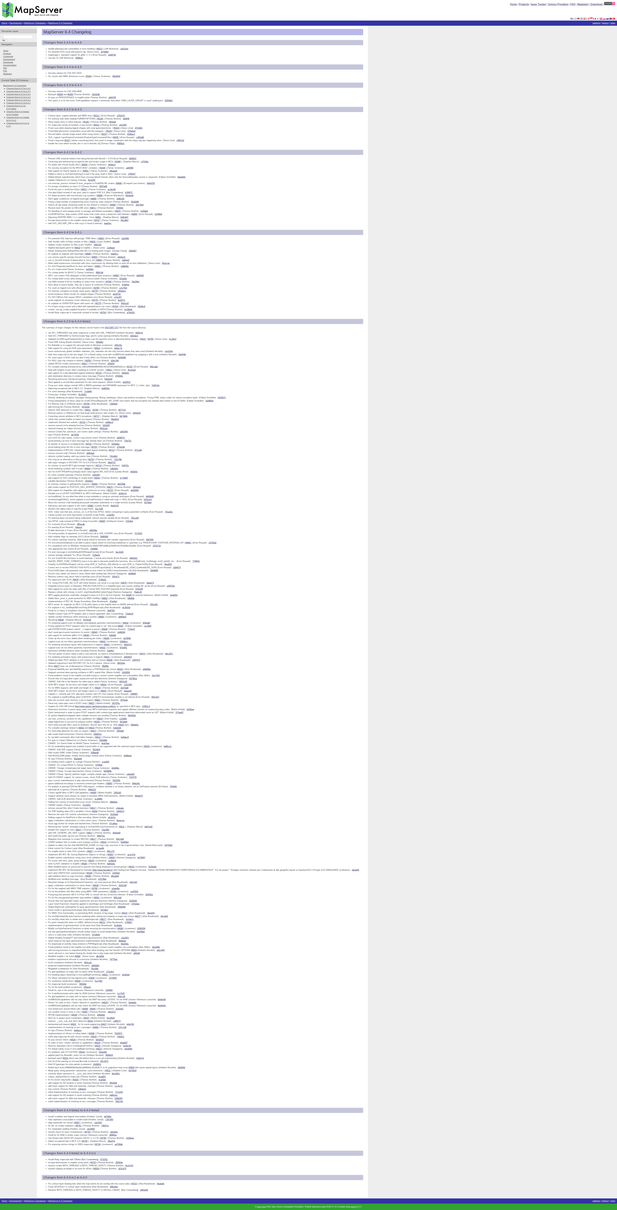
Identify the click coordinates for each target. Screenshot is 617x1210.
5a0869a (209, 401)
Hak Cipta (261, 1207)
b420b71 (222, 397)
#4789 (108, 281)
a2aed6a (116, 888)
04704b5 (168, 845)
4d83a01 (133, 558)
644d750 (151, 183)
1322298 (128, 684)
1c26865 (98, 799)
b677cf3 (122, 410)
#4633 (103, 684)
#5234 (109, 131)
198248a (93, 530)
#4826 (92, 241)
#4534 (82, 1052)
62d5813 (97, 1064)
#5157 (67, 140)
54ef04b (182, 354)
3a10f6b (125, 238)
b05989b (108, 771)
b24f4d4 (126, 975)
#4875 (118, 211)
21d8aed (111, 248)
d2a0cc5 (122, 493)
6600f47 (132, 158)
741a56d (113, 456)
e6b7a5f (133, 882)
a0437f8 (112, 97)
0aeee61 (128, 691)
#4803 (94, 257)
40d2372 (128, 644)
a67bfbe (107, 1116)
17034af (129, 521)
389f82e (113, 1135)
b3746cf (104, 910)
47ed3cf (113, 601)
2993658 (121, 907)
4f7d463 (138, 128)
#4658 (102, 521)
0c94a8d (152, 867)
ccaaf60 (105, 762)
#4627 (91, 703)
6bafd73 (150, 583)
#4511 (108, 1070)
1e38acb (112, 860)
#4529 (105, 1002)
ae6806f (129, 168)
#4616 (103, 842)
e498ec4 (109, 422)
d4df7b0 (111, 610)
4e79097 (141, 857)
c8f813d (180, 140)
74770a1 (113, 959)
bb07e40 (148, 827)
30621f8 (97, 245)
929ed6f (146, 623)
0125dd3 (114, 814)
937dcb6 (87, 620)
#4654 (87, 468)
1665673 (120, 811)
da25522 (126, 382)
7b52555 (116, 780)
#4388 (118, 161)
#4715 (91, 459)
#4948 (119, 183)
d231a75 (122, 1168)
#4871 (93, 208)
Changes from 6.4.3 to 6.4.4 (18, 94)
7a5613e (155, 385)
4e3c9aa (105, 743)
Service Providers (558, 4)
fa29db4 (144, 211)
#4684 (94, 484)
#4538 (95, 885)
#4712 (110, 490)
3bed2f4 (151, 913)
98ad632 (115, 419)
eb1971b (117, 294)
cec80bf (147, 626)
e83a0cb (122, 291)
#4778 (95, 291)
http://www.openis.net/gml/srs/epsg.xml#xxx (95, 706)
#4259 (88, 360)
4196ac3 (131, 134)
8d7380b (123, 416)
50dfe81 (125, 373)
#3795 (94, 888)
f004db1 (99, 342)
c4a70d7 (98, 1122)
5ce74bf (98, 981)
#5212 (96, 115)
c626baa (130, 1138)
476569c (119, 376)
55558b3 (169, 100)
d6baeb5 (113, 171)
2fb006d (181, 1067)
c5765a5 (212, 543)
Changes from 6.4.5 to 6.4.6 (18, 88)
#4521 (143, 339)
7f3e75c (127, 441)
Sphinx (354, 1207)
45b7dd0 (120, 839)
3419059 (126, 672)
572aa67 (179, 712)
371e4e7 (110, 972)
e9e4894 (128, 1049)
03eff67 (110, 651)
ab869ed (122, 617)
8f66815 (109, 1055)
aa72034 (75, 434)
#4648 (104, 629)
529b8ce (124, 641)
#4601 (97, 700)
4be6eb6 (117, 833)
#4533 (91, 860)
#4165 (89, 873)
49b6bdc (114, 802)
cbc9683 (91, 1129)
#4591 (96, 897)
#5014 (96, 125)
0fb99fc (105, 666)
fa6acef (78, 527)
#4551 (105, 975)
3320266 (133, 901)
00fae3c (87, 987)
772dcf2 (131, 629)
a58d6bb (147, 669)
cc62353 (110, 515)
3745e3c (102, 579)
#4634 (97, 478)
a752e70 (121, 115)
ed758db (119, 1144)
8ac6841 (116, 1073)
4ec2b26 (119, 552)
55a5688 (135, 202)
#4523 (99, 1049)
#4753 (134, 1184)
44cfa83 (164, 916)
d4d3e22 (121, 257)
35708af (148, 502)
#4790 (96, 288)
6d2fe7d (140, 1058)
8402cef (139, 333)
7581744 (119, 1101)
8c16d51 (82, 394)
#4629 (97, 688)
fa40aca (77, 1030)
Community (8, 56)
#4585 (109, 783)
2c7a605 (124, 478)
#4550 (95, 811)
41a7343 (156, 675)
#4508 (131, 1067)
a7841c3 (146, 706)
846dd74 (139, 796)
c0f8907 (134, 694)
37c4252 (86, 805)
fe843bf (112, 635)
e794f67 (128, 922)
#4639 (109, 660)
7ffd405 (173, 786)
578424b (121, 447)
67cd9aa (113, 823)
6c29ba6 (128, 309)
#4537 (86, 1018)
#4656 (101, 617)
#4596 (84, 863)
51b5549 (117, 728)
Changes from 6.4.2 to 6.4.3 (18, 97)
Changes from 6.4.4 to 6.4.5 (18, 91)
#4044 (92, 1009)
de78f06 (127, 638)
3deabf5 (355, 870)
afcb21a (111, 817)
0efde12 (112, 164)
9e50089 (122, 357)
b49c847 (124, 217)
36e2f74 (111, 1141)
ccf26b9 (123, 719)
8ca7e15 (129, 1165)
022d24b (96, 94)
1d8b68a (125, 266)
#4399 (91, 1033)
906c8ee (114, 1187)
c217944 (123, 288)
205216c (118, 345)
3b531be (121, 663)
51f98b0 (158, 214)
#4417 (104, 1024)
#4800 (116, 275)
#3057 (77, 1122)
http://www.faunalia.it (102, 870)
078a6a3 (131, 131)
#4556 (77, 981)
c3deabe (120, 808)
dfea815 (168, 564)
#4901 (86, 171)
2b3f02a (149, 894)
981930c (125, 944)
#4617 (84, 363)
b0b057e (98, 734)
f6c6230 (91, 180)
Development (15, 23)
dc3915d (126, 607)
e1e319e (169, 351)
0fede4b (160, 1184)
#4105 (97, 722)
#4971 (84, 189)
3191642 (119, 1009)
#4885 (93, 199)
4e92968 (135, 490)
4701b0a (135, 904)
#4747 (97, 220)
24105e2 (89, 481)
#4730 (87, 1132)
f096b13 (79, 58)
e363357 (96, 475)
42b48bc (115, 768)
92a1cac (166, 263)
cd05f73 (117, 1021)
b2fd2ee (190, 709)
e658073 (121, 438)
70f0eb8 (120, 731)
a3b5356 (124, 431)
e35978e (171, 586)
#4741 (78, 1125)
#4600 (112, 857)
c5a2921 (125, 938)
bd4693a (105, 388)
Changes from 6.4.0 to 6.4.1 (18, 103)
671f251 (104, 1159)
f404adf (112, 122)
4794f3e (125, 285)
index (612, 23)
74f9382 (119, 208)
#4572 (142, 654)
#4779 (95, 300)
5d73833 (132, 1070)
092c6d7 (155, 697)
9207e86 (103, 186)
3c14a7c (130, 919)
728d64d (113, 404)
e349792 (112, 55)
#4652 (104, 598)
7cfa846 (88, 391)
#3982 (90, 506)
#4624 (100, 719)
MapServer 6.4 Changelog (60, 23)
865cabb (154, 367)
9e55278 (115, 506)
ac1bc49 (112, 189)
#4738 (103, 1138)
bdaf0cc (114, 254)
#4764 (115, 306)
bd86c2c (168, 746)
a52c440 (161, 950)
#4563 (81, 728)
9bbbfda (122, 941)
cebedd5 (130, 774)
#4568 (77, 956)
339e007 (133, 251)
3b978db (121, 484)
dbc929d (100, 956)
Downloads (8, 62)
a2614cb (124, 49)
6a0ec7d (118, 348)
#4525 (94, 1036)
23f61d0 (117, 792)
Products (524, 4)
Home (513, 4)
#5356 (70, 94)
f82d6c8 (141, 306)
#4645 (106, 638)
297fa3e (124, 700)
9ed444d (162, 1005)
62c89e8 (111, 1018)
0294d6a (115, 444)
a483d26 (144, 1190)
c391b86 (140, 137)
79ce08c (95, 968)
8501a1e (104, 428)
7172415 (138, 533)
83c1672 (104, 1061)
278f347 (131, 174)
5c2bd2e (118, 925)
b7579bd (102, 879)
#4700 (150, 339)
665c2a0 (117, 897)
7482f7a (105, 1125)
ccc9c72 (118, 1086)
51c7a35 (99, 509)
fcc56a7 (172, 339)
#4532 (73, 1024)
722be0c (96, 555)
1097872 (136, 660)
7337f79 (132, 777)
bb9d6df (132, 573)
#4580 (120, 928)
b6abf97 (124, 1043)
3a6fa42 (125, 260)
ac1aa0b (100, 848)
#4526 (73, 1039)
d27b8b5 (105, 52)
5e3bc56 (127, 1046)
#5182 (86, 122)
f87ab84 (123, 722)
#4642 (125, 623)
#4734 (97, 1144)
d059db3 (95, 965)
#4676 (76, 579)
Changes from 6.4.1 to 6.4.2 (18, 100)
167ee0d (85, 407)
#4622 (121, 725)
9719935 (96, 935)
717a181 (119, 1092)
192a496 (156, 947)
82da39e (103, 1052)
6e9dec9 (125, 737)
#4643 (94, 632)
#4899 (99, 195)
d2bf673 (177, 567)
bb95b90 (150, 496)
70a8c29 (138, 592)
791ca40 (135, 518)
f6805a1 (120, 143)
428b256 (118, 1098)
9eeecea (120, 820)
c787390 (109, 1119)
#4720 (129, 367)
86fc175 (110, 851)
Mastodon (583, 4)
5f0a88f (116, 241)
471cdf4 (138, 450)
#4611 (121, 827)
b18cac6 (148, 499)
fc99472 (128, 192)
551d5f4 (96, 749)
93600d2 (101, 1015)
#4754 (103, 312)
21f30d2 (116, 873)
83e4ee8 (129, 195)
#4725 (99, 373)
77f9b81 (196, 561)
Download (596, 4)
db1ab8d (115, 876)
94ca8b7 (125, 220)
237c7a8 (122, 1027)
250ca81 (154, 604)
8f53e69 (113, 1083)
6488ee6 (128, 755)
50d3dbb (103, 740)
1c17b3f (121, 993)
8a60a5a (111, 863)
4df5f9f (126, 118)
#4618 (146, 746)
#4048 (85, 1009)
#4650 (120, 626)
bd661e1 (113, 1095)
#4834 (101, 238)
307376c (116, 703)
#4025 (115, 137)
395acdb (81, 524)
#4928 (60, 94)
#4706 (86, 404)
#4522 (97, 1046)
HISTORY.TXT (112, 327)
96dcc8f (121, 996)
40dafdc (134, 471)
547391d (133, 678)
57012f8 (139, 589)
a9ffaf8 (136, 953)
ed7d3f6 (123, 125)
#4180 (129, 595)
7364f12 (120, 1036)
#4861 (98, 217)
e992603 (128, 657)
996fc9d (99, 272)
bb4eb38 (162, 999)
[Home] (32, 17)
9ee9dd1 (132, 1002)
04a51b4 (108, 379)
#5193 (116, 128)
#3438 (102, 168)
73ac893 (105, 830)
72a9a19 (129, 614)
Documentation (10, 65)
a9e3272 (112, 1012)
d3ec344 (115, 360)
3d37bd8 (124, 688)
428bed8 (95, 752)
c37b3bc (145, 161)
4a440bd (141, 931)
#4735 (84, 1141)
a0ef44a (114, 1132)
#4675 (110, 487)
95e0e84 (78, 759)
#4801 (98, 266)
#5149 (100, 118)
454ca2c (88, 962)
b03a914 (100, 1039)
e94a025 (137, 413)
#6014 (99, 49)
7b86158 (120, 199)
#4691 (188, 543)
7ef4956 (109, 990)
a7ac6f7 (118, 297)
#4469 (95, 1027)
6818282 (132, 715)
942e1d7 (125, 303)
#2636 (91, 978)
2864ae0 (137, 487)
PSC (5, 71)
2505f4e (119, 1162)
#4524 (124, 913)
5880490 (104, 536)
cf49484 (94, 549)
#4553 (134, 950)
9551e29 (123, 681)
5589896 (154, 570)
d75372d (157, 546)
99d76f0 (149, 539)
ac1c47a (131, 854)
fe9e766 (130, 1024)
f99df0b (130, 598)
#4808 (88, 254)
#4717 (96, 416)
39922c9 (92, 789)
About (5, 51)
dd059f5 (140, 275)
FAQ (572, 4)
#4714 (98, 465)
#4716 (82, 422)
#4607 (90, 851)
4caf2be (102, 1080)
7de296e (135, 281)
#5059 (84, 164)
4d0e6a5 (90, 453)
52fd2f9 (106, 425)
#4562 (97, 348)
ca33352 (134, 891)
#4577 (57, 666)
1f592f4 (110, 363)
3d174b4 (139, 205)
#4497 (85, 1012)
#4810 (77, 248)
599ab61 (135, 725)
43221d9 (122, 885)
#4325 (75, 1080)
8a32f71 (121, 300)
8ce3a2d (132, 370)
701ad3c (169, 512)
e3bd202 (114, 468)
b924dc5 (134, 336)
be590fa (90, 269)
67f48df (98, 765)
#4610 (91, 728)
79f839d (82, 984)
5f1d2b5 (123, 278)
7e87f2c (125, 465)
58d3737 (112, 462)
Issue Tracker (538, 4)
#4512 (88, 410)
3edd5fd (173, 595)
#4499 (93, 792)
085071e (101, 836)
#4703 (88, 444)
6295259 (141, 928)
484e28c (136, 783)
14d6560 (121, 632)
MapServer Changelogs (35, 23)
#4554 (96, 1168)
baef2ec (108, 223)
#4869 (134, 214)
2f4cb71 (115, 576)
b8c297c (169, 654)
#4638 (61, 620)
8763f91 (123, 647)
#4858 (113, 205)
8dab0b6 (181, 177)
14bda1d (82, 1089)
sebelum (596, 23)
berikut (605, 23)
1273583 (113, 978)
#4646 (86, 635)
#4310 (120, 669)
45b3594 (116, 76)
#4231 (90, 1021)
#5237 (104, 134)
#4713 (111, 450)
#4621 (98, 737)
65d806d (125, 842)
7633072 (118, 1033)
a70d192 (131, 312)
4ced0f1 (102, 1076)
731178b (118, 459)
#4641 (107, 644)
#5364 (88, 76)
